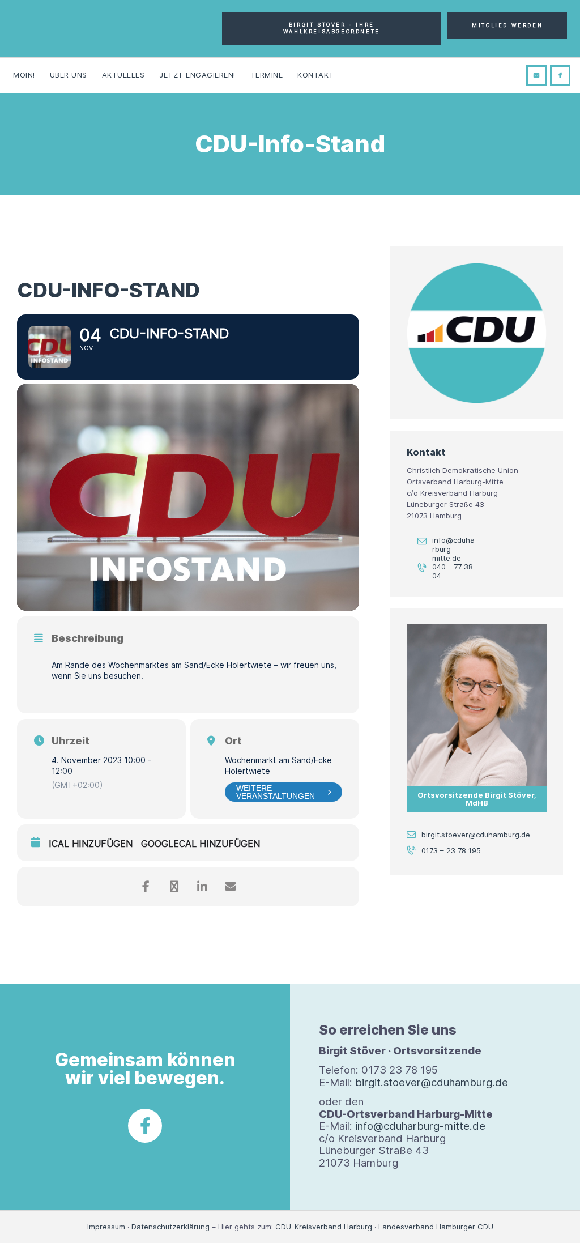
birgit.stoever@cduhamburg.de (475, 834)
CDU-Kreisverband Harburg (323, 1226)
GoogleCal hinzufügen (200, 843)
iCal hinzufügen (91, 843)
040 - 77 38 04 (452, 571)
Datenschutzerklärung (170, 1226)
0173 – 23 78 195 (451, 850)
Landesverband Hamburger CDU (435, 1226)
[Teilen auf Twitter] (174, 886)
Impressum (106, 1226)
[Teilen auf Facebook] (145, 886)
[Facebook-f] (145, 1126)
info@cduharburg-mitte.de (453, 548)
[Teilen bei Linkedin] (202, 886)
